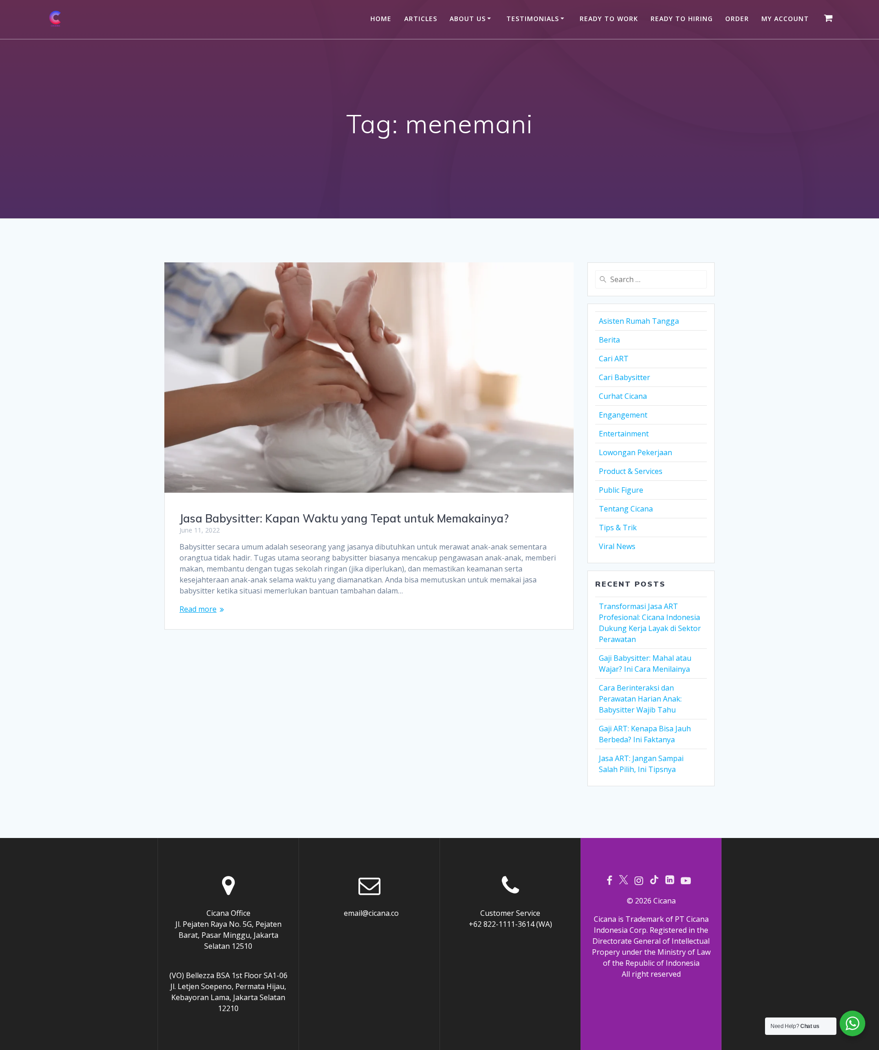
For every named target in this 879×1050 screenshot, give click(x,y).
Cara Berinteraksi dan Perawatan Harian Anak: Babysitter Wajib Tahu (640, 699)
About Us (468, 18)
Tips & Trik (618, 527)
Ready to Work (609, 18)
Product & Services (630, 471)
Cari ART (614, 359)
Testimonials (532, 18)
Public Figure (621, 490)
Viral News (617, 546)
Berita (609, 340)
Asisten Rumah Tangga (639, 321)
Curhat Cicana (623, 396)
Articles (420, 18)
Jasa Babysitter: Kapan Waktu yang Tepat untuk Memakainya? (344, 518)
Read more (198, 609)
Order (737, 18)
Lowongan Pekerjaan (635, 452)
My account (785, 18)
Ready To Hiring (682, 18)
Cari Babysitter (624, 377)
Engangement (623, 415)
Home (380, 18)
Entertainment (624, 434)
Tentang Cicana (626, 509)
